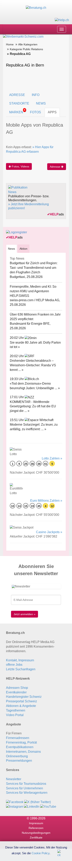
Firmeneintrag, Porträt (21, 742)
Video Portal (15, 715)
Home (10, 44)
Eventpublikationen (19, 747)
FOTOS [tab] (35, 112)
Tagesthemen (15, 710)
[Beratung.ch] (36, 7)
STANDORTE (19, 103)
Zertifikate (36, 837)
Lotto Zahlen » (52, 458)
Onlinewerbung (17, 756)
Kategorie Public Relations (26, 49)
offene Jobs (14, 664)
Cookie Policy (40, 853)
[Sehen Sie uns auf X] (37, 801)
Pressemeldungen (19, 760)
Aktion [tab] (23, 248)
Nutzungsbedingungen (36, 832)
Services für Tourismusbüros (26, 783)
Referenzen (36, 828)
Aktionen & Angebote (21, 706)
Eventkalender (16, 692)
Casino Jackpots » (49, 532)
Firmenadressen (17, 738)
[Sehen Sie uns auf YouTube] (48, 806)
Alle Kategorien (27, 44)
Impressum (36, 823)
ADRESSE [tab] (17, 95)
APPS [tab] (52, 112)
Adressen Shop (17, 687)
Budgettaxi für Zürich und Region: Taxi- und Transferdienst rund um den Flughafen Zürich (33, 267)
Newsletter (13, 779)
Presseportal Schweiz (21, 701)
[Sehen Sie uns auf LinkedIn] (31, 806)
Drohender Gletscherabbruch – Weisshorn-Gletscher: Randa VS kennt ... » (33, 365)
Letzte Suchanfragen (20, 669)
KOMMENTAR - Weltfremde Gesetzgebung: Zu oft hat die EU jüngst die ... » (33, 406)
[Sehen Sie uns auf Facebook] (14, 801)
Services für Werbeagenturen (26, 792)
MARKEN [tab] (17, 111)
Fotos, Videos (20, 166)
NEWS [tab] (41, 103)
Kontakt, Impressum (20, 660)
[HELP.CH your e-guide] (62, 20)
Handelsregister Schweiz (24, 696)
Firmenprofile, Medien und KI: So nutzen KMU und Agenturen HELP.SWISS (33, 291)
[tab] (11, 248)
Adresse (55, 166)
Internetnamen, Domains (23, 751)
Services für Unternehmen (24, 788)
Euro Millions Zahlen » (46, 500)
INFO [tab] (35, 95)
